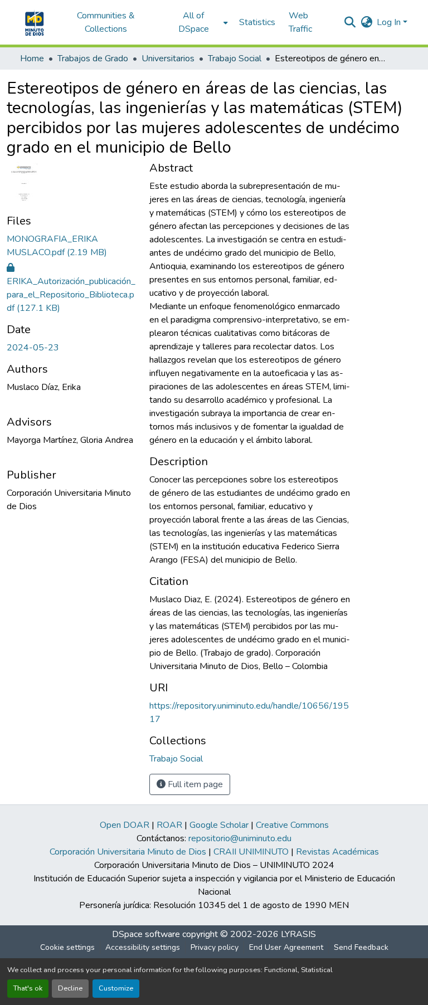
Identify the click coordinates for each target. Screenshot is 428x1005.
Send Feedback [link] (361, 947)
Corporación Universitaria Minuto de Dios (128, 852)
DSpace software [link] (146, 934)
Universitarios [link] (168, 58)
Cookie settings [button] (67, 947)
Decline (70, 988)
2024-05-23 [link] (33, 347)
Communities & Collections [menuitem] (106, 22)
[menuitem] (197, 22)
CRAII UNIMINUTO (251, 852)
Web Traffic (300, 22)
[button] (33, 22)
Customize (116, 988)
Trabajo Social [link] (234, 58)
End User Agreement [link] (286, 947)
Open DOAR (124, 825)
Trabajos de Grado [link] (92, 58)
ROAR (169, 825)
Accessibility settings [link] (142, 947)
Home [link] (32, 58)
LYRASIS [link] (298, 934)
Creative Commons (292, 825)
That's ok (27, 988)
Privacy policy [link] (215, 947)
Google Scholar (219, 825)
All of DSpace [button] (193, 22)
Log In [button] (390, 22)
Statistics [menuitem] (257, 22)
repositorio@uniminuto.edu (239, 838)
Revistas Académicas (337, 852)
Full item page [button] (194, 784)
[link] (71, 245)
